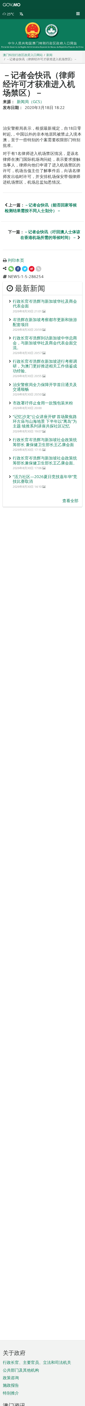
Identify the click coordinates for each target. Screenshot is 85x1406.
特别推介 (11, 1393)
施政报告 (11, 1385)
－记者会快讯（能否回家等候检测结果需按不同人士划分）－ (41, 207)
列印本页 (16, 260)
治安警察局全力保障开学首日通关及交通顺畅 (45, 387)
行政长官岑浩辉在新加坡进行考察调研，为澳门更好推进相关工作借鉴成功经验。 (45, 366)
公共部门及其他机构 (21, 1370)
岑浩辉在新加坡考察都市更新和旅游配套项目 (45, 322)
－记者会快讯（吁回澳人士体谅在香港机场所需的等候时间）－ (50, 234)
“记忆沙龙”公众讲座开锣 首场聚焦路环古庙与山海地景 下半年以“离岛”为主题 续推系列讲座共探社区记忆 (45, 421)
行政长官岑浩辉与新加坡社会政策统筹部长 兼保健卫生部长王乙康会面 (45, 442)
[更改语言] (21, 14)
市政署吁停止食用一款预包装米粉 (43, 403)
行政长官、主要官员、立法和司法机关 (37, 1362)
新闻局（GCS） (30, 101)
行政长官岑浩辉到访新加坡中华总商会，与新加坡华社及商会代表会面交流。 (45, 342)
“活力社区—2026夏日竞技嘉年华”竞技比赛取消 (45, 479)
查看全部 (70, 500)
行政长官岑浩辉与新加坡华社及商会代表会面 (45, 303)
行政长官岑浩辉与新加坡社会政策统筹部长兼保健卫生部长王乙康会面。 (45, 460)
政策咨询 (11, 1377)
